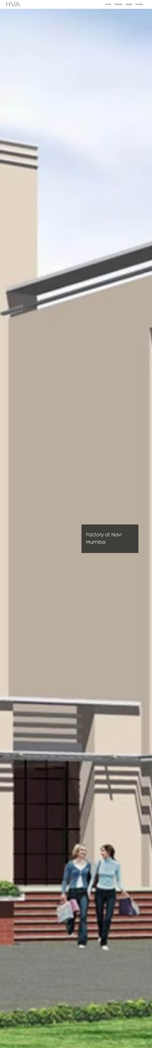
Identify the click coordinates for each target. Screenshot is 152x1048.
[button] (118, 4)
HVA (13, 4)
